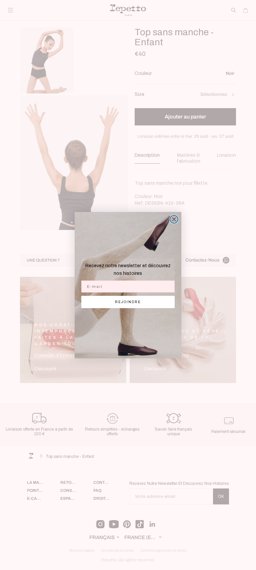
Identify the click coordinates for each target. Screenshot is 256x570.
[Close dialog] (174, 219)
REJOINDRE (128, 302)
